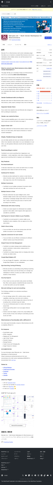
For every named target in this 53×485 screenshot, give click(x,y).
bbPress (4, 467)
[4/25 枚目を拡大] (9, 428)
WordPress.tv (31, 458)
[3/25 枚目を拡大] (9, 420)
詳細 (4, 44)
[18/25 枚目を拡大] (32, 397)
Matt (3, 465)
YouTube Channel (20, 384)
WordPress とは (5, 451)
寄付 (41, 456)
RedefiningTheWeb (15, 39)
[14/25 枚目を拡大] (21, 427)
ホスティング (4, 456)
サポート (50, 44)
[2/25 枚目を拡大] (9, 410)
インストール (18, 44)
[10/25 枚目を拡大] (21, 397)
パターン (16, 458)
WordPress (11, 386)
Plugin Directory (4, 5)
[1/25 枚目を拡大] (9, 397)
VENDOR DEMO (5, 61)
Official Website (7, 367)
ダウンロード (48, 37)
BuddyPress (4, 469)
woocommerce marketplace (47, 73)
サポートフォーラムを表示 (43, 113)
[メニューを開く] (51, 2)
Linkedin (5, 375)
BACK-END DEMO (14, 61)
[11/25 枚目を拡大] (21, 406)
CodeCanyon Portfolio (9, 369)
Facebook (5, 371)
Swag (42, 458)
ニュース (3, 454)
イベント (42, 454)
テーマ (15, 454)
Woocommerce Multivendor (47, 76)
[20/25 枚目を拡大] (32, 415)
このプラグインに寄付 (42, 125)
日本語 (5, 475)
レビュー (10, 44)
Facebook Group (11, 382)
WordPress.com (5, 462)
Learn (28, 451)
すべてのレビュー (47, 103)
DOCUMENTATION (24, 61)
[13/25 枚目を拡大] (21, 419)
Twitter (5, 373)
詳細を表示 (39, 80)
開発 (25, 44)
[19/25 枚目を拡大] (32, 404)
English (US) (49, 68)
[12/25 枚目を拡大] (21, 412)
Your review (39, 103)
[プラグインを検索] (15, 14)
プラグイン (16, 456)
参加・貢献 (42, 451)
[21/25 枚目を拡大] (32, 421)
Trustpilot (12, 388)
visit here (13, 360)
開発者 (28, 456)
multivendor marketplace (47, 71)
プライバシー (4, 458)
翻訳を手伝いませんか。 (37, 9)
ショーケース (17, 451)
